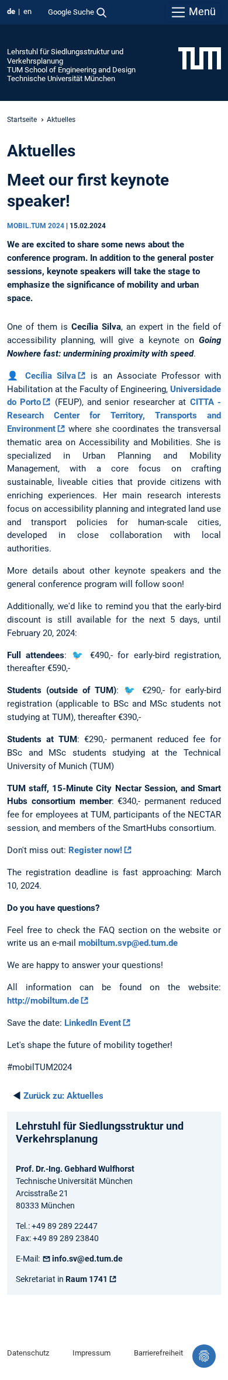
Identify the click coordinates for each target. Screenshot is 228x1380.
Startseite (22, 120)
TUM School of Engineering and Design (71, 69)
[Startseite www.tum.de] (199, 58)
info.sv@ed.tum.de (87, 1258)
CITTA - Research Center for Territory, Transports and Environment (114, 415)
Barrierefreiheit (158, 1352)
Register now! (95, 850)
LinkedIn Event (92, 1023)
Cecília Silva (50, 376)
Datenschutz (28, 1352)
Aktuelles (63, 1096)
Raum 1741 (86, 1279)
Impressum (91, 1352)
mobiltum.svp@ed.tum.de (128, 943)
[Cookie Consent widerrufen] (204, 1356)
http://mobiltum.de (43, 1000)
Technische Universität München (61, 78)
